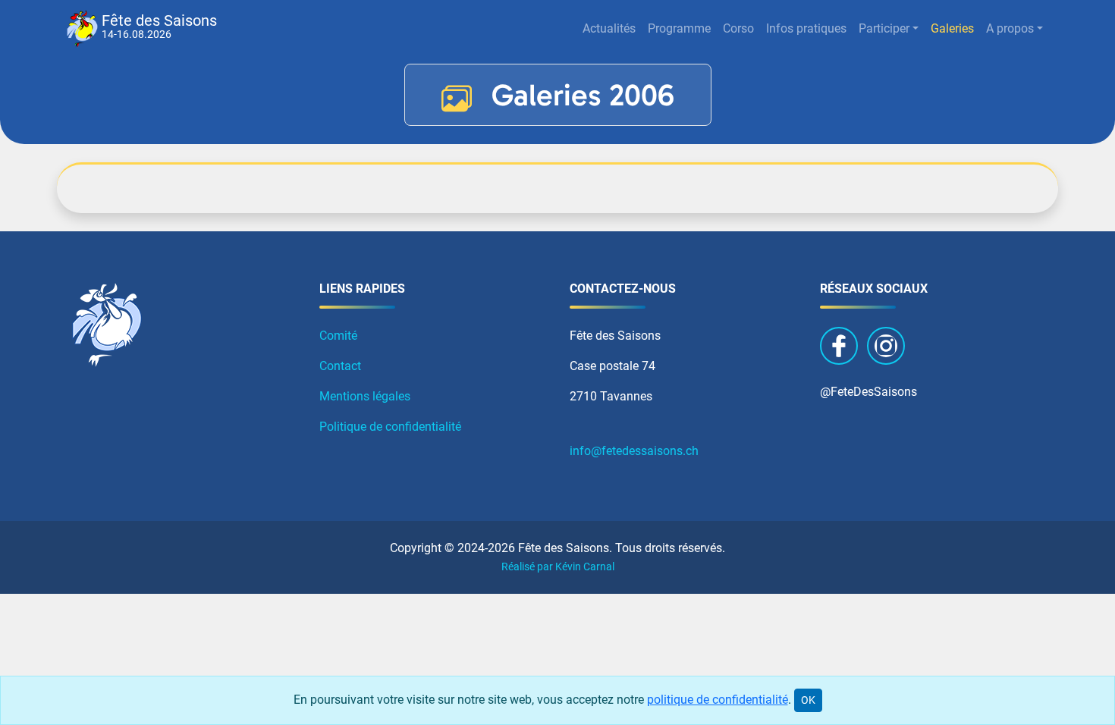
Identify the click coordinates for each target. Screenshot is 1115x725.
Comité (338, 335)
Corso (738, 28)
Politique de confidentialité (390, 426)
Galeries (952, 28)
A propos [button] (1010, 28)
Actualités (609, 28)
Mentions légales (364, 396)
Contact (340, 366)
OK (808, 700)
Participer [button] (884, 28)
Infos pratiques (806, 28)
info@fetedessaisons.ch (634, 451)
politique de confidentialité (717, 699)
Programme (679, 28)
